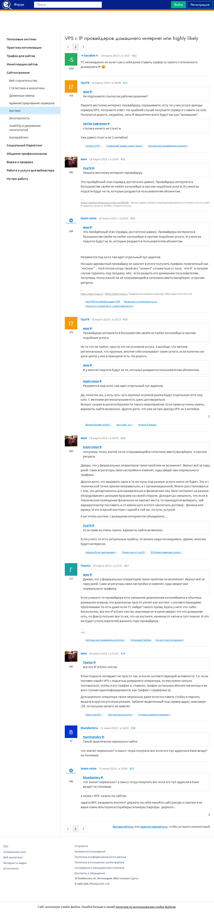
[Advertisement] (107, 21)
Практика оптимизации (24, 47)
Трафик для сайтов (21, 56)
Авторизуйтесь (123, 826)
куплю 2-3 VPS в (93, 145)
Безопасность (19, 118)
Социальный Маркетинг (24, 145)
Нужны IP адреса (147, 424)
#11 (134, 55)
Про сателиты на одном (121, 714)
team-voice (89, 218)
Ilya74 (85, 82)
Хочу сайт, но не (125, 424)
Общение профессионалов (27, 153)
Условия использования (90, 851)
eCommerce (10, 868)
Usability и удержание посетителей (25, 127)
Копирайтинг (19, 137)
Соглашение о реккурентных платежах (99, 868)
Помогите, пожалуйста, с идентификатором (110, 305)
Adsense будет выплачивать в (101, 552)
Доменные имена (21, 95)
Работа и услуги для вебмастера (30, 170)
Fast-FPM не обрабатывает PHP (102, 301)
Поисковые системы (21, 39)
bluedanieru (89, 728)
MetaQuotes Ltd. (99, 883)
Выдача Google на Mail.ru (98, 424)
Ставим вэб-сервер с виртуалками (125, 145)
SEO (5, 846)
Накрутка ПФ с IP (94, 714)
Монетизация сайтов (22, 64)
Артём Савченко (95, 123)
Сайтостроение (18, 72)
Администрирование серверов (31, 103)
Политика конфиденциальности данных (100, 857)
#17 (126, 566)
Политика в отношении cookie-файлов (99, 862)
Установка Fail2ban (141, 639)
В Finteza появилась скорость (167, 552)
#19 (133, 728)
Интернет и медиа (15, 863)
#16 (123, 438)
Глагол (85, 565)
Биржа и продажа (20, 162)
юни (86, 91)
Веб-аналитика (13, 857)
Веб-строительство (23, 80)
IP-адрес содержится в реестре (155, 714)
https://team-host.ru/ (92, 293)
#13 (123, 159)
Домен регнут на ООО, (134, 552)
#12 (125, 83)
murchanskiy (92, 737)
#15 (125, 319)
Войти (178, 4)
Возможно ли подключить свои (141, 301)
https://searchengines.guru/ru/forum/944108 (105, 202)
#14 (132, 218)
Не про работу (17, 179)
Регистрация (200, 4)
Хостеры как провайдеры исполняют (168, 145)
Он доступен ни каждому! (169, 639)
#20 (132, 768)
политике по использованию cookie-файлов (146, 907)
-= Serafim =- (89, 55)
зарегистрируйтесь (153, 826)
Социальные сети (14, 852)
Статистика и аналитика (27, 88)
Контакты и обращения (90, 873)
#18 (123, 653)
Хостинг (15, 110)
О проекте (81, 846)
